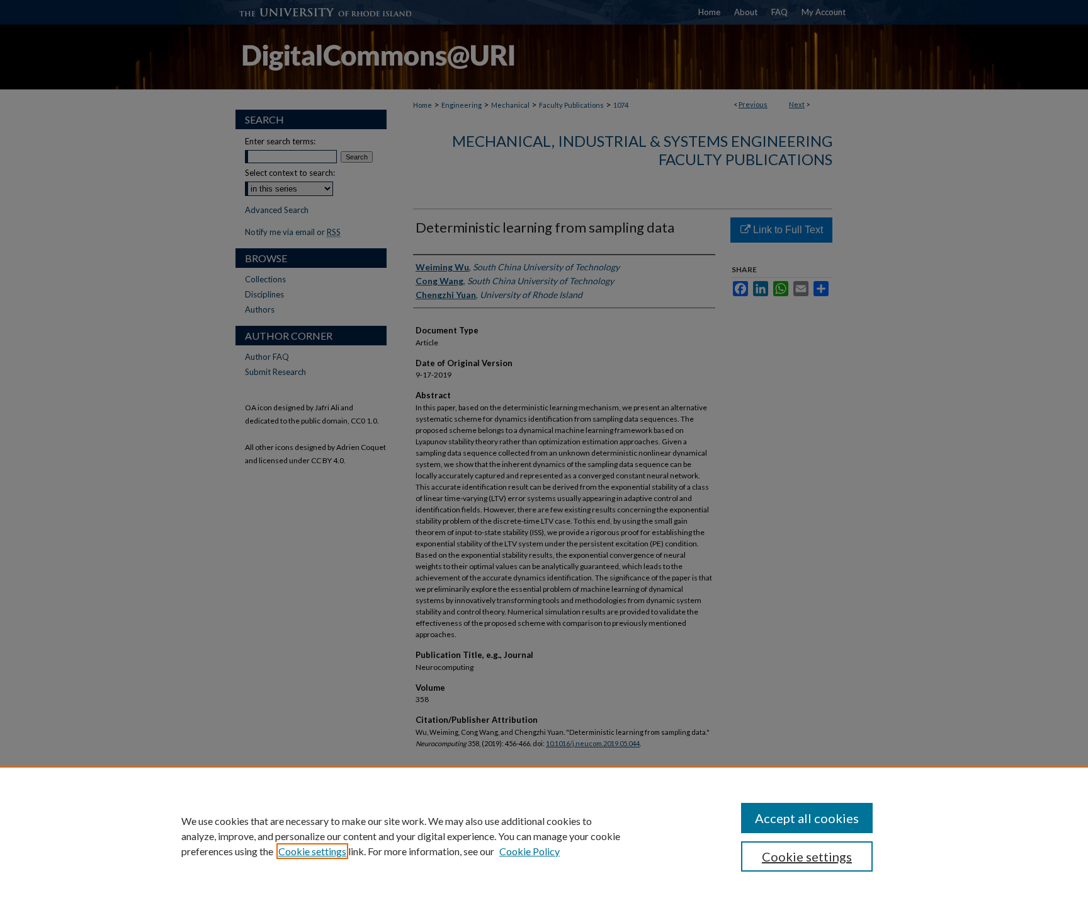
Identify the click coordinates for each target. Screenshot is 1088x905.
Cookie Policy (529, 851)
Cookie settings (312, 851)
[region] (544, 835)
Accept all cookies (807, 818)
